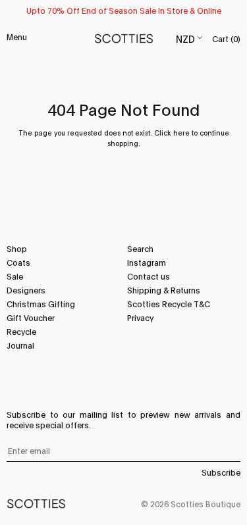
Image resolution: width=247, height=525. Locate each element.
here (181, 132)
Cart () (226, 38)
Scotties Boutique (205, 504)
